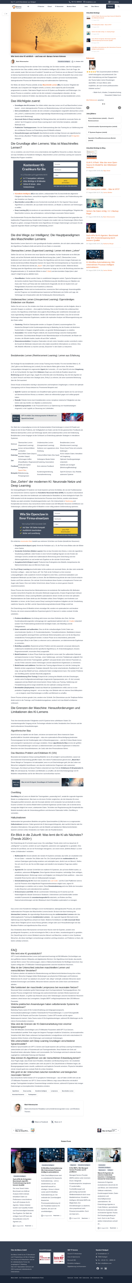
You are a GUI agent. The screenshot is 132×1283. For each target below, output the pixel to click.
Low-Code (54, 881)
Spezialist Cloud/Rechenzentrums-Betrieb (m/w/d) (102, 139)
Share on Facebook (41, 1122)
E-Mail (48, 271)
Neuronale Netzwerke (18, 1094)
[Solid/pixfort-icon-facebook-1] (98, 1268)
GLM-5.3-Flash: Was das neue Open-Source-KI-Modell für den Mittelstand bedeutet (101, 164)
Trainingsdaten (32, 1094)
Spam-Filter (22, 470)
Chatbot (71, 621)
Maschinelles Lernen (67, 1091)
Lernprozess (54, 1091)
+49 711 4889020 (76, 2)
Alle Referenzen (91, 100)
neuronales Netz (26, 541)
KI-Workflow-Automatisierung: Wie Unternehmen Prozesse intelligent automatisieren (100, 264)
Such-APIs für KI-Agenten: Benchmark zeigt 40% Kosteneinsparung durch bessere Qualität (102, 237)
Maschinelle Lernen (50, 85)
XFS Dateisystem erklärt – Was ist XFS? (102, 24)
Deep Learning (27, 1091)
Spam (40, 266)
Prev (87, 107)
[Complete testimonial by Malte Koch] (103, 65)
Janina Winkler (107, 192)
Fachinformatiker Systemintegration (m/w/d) (102, 126)
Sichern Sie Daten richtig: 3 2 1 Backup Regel (103, 31)
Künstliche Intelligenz (23, 193)
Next (119, 107)
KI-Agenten (75, 136)
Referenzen (90, 58)
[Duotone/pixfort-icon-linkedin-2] (106, 1268)
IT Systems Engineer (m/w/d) (97, 132)
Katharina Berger (108, 243)
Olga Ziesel (106, 170)
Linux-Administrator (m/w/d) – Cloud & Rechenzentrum (101, 119)
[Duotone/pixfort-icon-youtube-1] (102, 1268)
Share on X (58, 1122)
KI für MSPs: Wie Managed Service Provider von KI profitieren (78, 1170)
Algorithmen (15, 1091)
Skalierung (69, 501)
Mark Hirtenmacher (109, 217)
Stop (104, 103)
